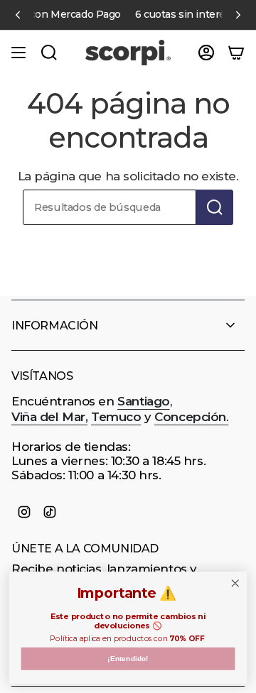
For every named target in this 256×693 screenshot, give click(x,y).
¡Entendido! (127, 658)
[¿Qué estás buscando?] (214, 207)
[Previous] (17, 15)
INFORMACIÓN (54, 325)
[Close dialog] (236, 583)
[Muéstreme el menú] (18, 52)
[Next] (238, 15)
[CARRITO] (236, 52)
